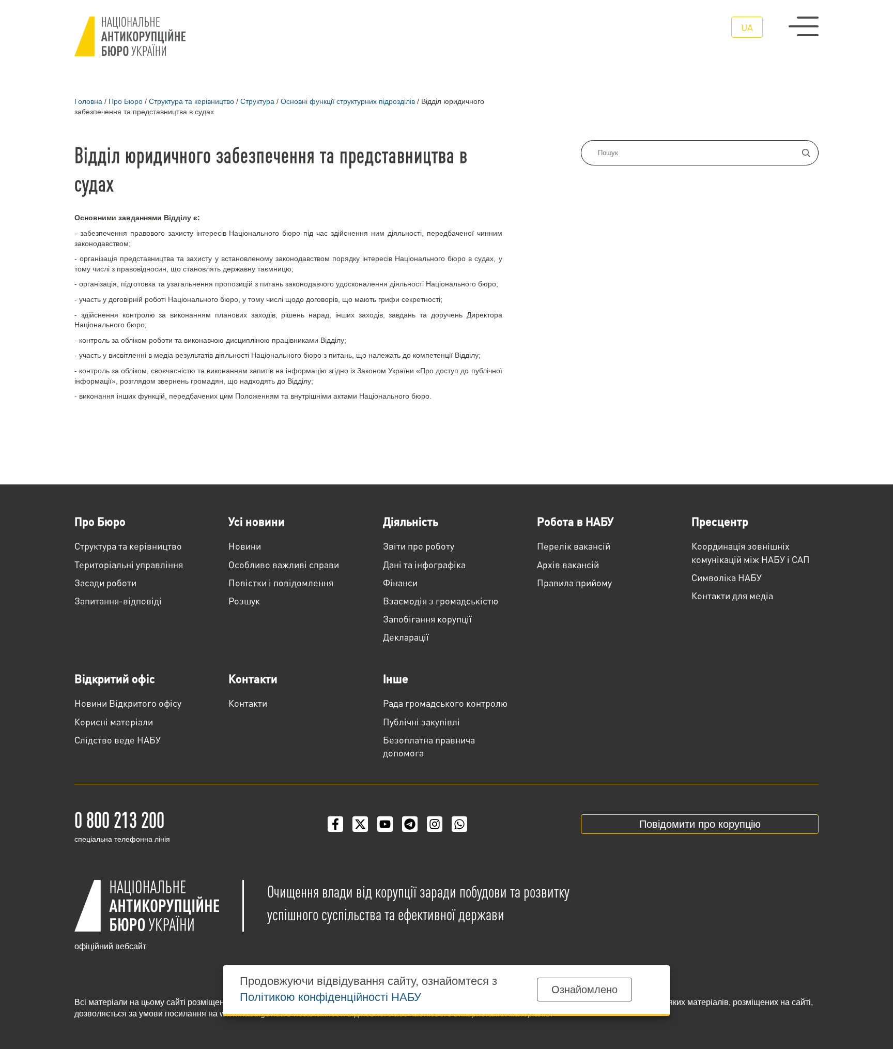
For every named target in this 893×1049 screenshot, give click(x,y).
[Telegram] (410, 824)
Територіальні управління (128, 564)
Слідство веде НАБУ (117, 740)
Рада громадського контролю (445, 703)
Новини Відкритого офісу (127, 703)
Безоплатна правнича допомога (429, 746)
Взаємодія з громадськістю (440, 600)
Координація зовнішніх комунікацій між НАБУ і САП (750, 552)
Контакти (253, 678)
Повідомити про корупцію (700, 824)
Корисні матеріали (113, 721)
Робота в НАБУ (575, 521)
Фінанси (400, 582)
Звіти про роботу (418, 546)
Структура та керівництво (128, 546)
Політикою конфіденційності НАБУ (330, 997)
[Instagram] (434, 824)
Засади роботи (105, 582)
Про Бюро (100, 521)
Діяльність (410, 521)
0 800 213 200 (119, 819)
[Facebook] (335, 824)
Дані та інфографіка (424, 564)
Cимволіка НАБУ (726, 577)
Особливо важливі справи (283, 564)
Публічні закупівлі (421, 721)
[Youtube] (385, 824)
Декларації (406, 637)
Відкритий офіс (114, 678)
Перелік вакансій (573, 546)
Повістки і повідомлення (280, 582)
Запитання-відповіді (118, 600)
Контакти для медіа (732, 595)
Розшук (244, 600)
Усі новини (256, 521)
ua (747, 27)
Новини (244, 546)
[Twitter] (360, 824)
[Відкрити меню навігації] (804, 26)
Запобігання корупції (427, 619)
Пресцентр (719, 521)
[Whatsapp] (459, 824)
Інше (395, 678)
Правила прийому (574, 582)
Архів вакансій (568, 564)
